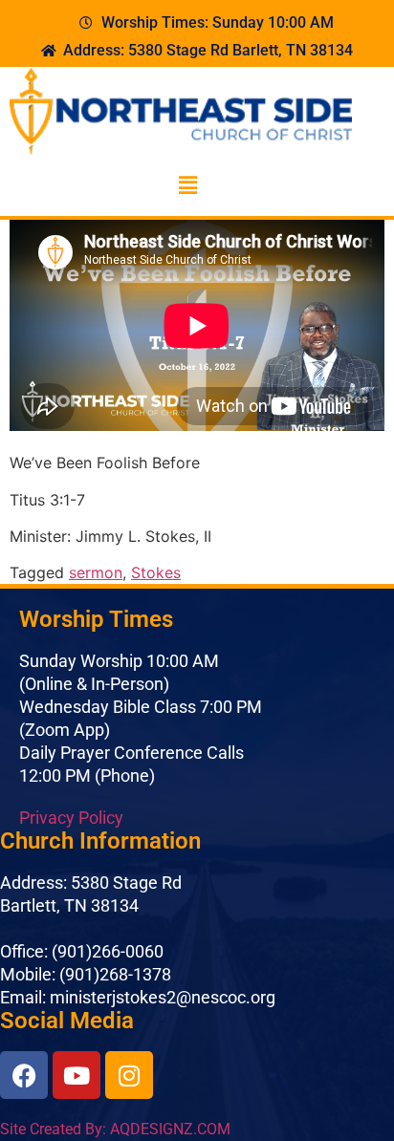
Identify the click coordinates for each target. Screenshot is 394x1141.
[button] (187, 185)
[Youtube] (76, 1075)
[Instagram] (129, 1075)
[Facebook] (24, 1075)
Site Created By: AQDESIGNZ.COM (115, 1129)
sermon (95, 572)
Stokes (156, 572)
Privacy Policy (71, 817)
